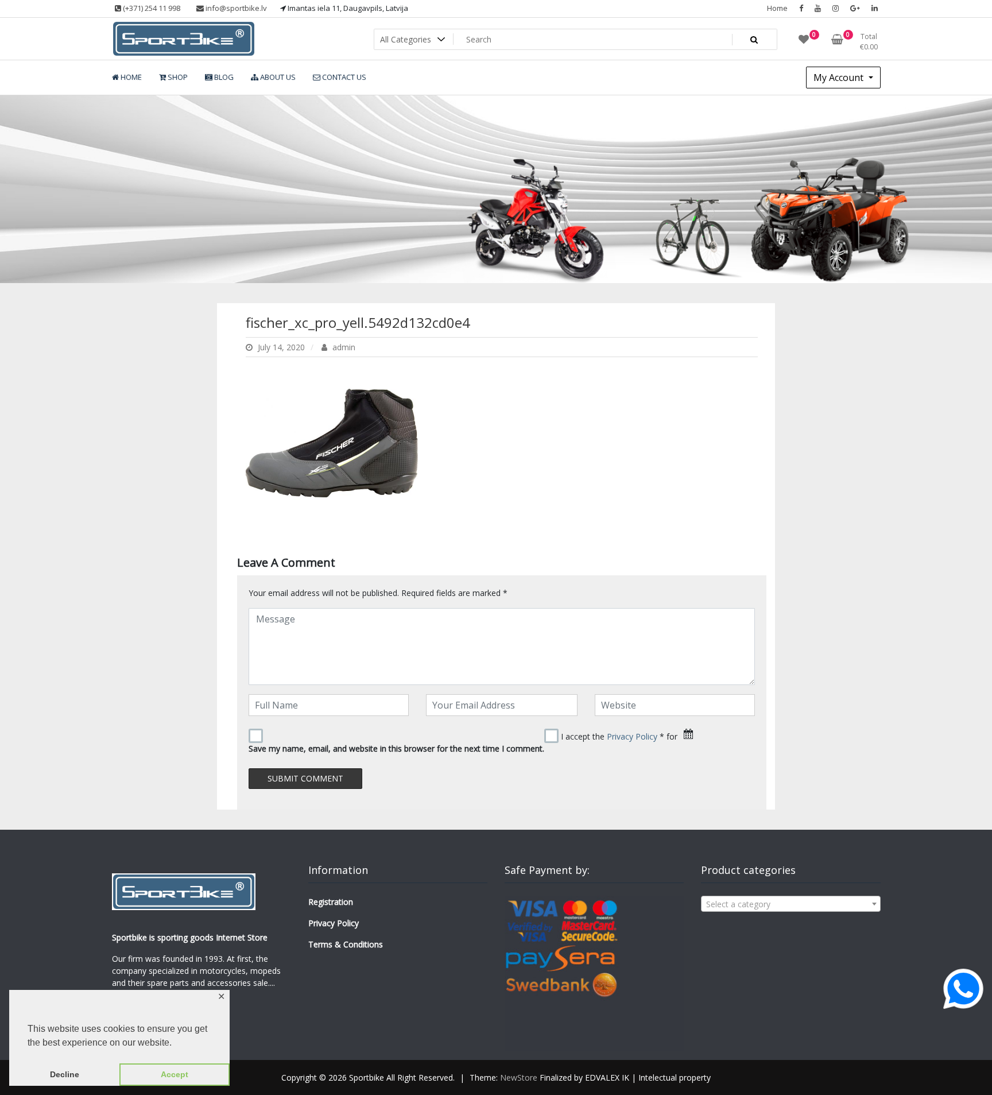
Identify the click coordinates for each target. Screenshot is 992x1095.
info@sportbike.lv (235, 8)
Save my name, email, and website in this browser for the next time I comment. (396, 748)
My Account (839, 77)
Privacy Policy (632, 736)
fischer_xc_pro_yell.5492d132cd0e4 (358, 322)
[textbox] (790, 904)
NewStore (518, 1077)
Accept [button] (174, 1074)
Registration (330, 901)
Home (777, 8)
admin (342, 347)
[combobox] (790, 904)
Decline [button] (64, 1074)
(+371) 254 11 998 (150, 8)
